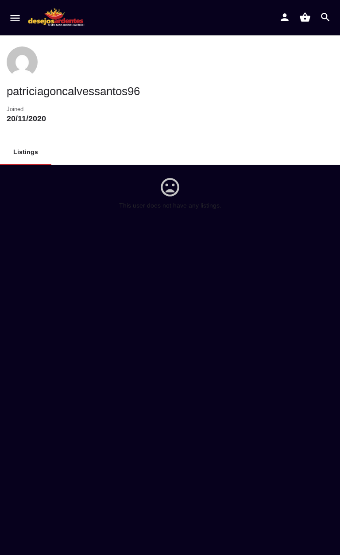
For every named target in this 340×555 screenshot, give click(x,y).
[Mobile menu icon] (15, 18)
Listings (25, 151)
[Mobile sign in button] (284, 17)
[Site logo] (58, 18)
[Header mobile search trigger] (325, 17)
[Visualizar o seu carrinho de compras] (305, 17)
